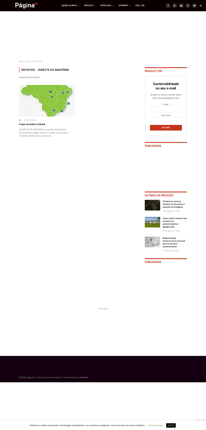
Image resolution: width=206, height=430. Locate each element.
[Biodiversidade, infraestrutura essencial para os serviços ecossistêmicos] (152, 242)
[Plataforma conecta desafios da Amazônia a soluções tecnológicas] (152, 205)
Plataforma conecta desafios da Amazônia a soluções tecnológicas (174, 204)
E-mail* (166, 104)
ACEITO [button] (171, 425)
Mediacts (84, 377)
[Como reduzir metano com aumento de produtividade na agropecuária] (152, 222)
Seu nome (165, 115)
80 (20, 120)
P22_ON (140, 6)
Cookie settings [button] (155, 425)
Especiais (105, 6)
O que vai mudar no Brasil (32, 124)
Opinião (123, 6)
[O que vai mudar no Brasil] (47, 101)
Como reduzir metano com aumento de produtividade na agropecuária (175, 222)
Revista (88, 6)
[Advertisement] (103, 35)
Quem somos (69, 6)
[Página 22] (21, 5)
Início (21, 61)
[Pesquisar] (200, 6)
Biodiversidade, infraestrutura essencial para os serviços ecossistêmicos (174, 242)
